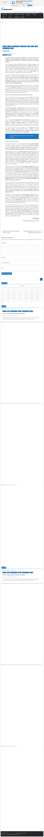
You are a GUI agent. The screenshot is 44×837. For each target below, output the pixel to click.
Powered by (13, 5)
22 (31, 295)
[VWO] (16, 5)
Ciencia (28, 14)
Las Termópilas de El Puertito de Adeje (13, 313)
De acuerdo (30, 5)
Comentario (4, 242)
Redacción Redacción (14, 53)
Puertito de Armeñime (25, 311)
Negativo (23, 5)
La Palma (28, 46)
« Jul (2, 303)
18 (8, 295)
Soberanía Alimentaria (6, 48)
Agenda (22, 17)
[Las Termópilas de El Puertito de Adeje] (22, 309)
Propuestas (17, 17)
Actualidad (4, 14)
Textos (3, 17)
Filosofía (17, 14)
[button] (12, 14)
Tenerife (31, 311)
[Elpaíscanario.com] (22, 12)
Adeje (8, 311)
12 (14, 293)
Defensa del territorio (13, 311)
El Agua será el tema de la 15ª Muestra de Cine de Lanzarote (11, 232)
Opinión (32, 46)
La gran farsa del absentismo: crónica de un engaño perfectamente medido (32, 232)
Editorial (10, 17)
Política (34, 14)
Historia (10, 14)
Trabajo (12, 48)
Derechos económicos (15, 46)
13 (20, 293)
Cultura (22, 14)
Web (2, 268)
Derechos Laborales (23, 46)
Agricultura (9, 46)
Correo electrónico (6, 262)
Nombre (4, 257)
